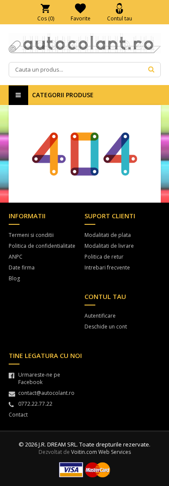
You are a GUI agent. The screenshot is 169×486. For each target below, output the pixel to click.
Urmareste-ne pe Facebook (39, 378)
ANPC (16, 256)
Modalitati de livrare (109, 246)
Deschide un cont (105, 326)
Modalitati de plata (107, 235)
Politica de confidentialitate (42, 246)
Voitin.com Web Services (101, 452)
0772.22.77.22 (35, 403)
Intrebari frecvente (107, 267)
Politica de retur (104, 256)
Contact (18, 414)
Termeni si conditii (31, 235)
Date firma (22, 267)
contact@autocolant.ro (46, 393)
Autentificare (100, 315)
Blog (14, 278)
